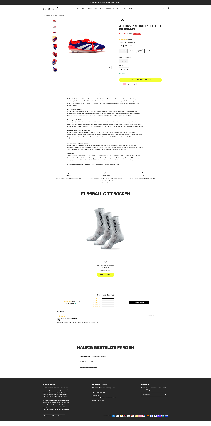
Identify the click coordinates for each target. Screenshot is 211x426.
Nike (95, 8)
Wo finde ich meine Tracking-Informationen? (93, 356)
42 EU (131, 50)
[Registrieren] (165, 394)
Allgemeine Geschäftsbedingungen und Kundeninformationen (103, 389)
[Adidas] (122, 18)
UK (131, 46)
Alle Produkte (81, 8)
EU (121, 46)
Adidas (90, 8)
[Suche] (160, 8)
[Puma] (105, 262)
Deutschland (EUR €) (49, 415)
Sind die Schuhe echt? (87, 362)
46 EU (148, 50)
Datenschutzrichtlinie (98, 392)
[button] (123, 39)
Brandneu (123, 61)
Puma (101, 8)
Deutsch (153, 8)
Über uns (123, 8)
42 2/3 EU (140, 50)
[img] (61, 316)
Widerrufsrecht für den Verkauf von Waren (104, 398)
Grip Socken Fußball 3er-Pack (105, 265)
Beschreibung (72, 93)
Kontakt (131, 8)
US (126, 46)
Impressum (95, 395)
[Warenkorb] (167, 8)
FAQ (117, 8)
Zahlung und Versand (98, 400)
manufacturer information (92, 93)
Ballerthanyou (110, 8)
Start (44, 15)
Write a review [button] (139, 302)
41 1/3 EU (123, 50)
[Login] (164, 8)
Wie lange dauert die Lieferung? (89, 367)
